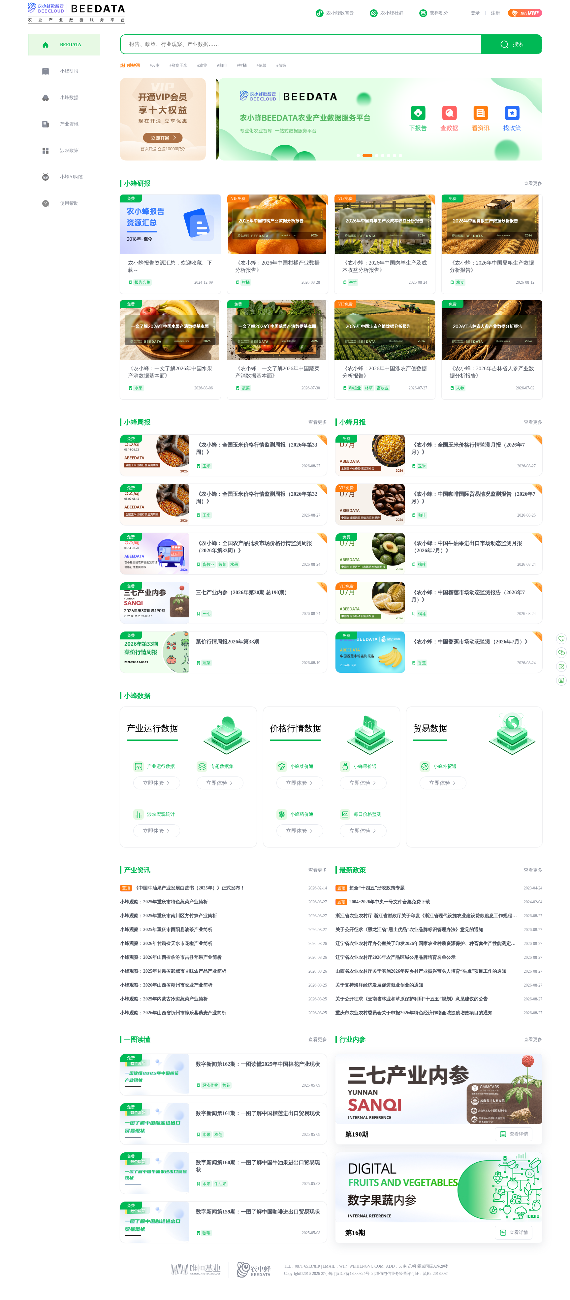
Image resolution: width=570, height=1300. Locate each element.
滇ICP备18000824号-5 (354, 1273)
